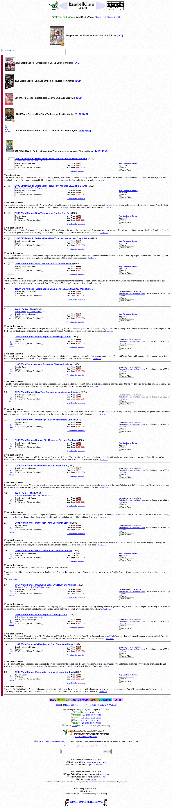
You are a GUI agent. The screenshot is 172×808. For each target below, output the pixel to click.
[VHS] (78, 114)
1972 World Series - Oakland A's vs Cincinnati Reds (41, 465)
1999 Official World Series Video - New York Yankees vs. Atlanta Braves (51, 186)
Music (93, 705)
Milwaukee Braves (22, 587)
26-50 (88, 715)
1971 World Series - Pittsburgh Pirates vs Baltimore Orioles (45, 420)
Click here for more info (76, 171)
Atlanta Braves (36, 188)
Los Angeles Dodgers (23, 495)
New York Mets (37, 161)
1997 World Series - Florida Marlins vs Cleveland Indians (43, 550)
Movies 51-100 (113, 17)
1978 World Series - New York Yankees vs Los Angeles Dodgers (47, 392)
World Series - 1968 (25, 309)
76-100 (98, 718)
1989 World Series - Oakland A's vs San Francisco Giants (44, 644)
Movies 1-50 (100, 17)
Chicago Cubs (32, 617)
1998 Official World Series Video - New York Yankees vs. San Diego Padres (53, 238)
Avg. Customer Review (128, 163)
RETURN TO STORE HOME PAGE (86, 802)
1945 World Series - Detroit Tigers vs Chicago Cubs (41, 614)
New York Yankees (22, 161)
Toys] (85, 705)
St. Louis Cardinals (34, 312)
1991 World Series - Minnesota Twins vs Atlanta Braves (43, 523)
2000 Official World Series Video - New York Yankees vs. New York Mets (51, 158)
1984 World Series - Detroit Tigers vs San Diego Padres (43, 337)
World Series (91, 762)
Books (58, 705)
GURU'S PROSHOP (107, 705)
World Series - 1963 (25, 493)
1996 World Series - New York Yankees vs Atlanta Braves (44, 264)
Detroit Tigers (20, 312)
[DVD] (120, 35)
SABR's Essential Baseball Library (51, 741)
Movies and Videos (72, 705)
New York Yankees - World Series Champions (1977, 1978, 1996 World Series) (54, 289)
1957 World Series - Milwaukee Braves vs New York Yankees (45, 585)
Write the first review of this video (132, 294)
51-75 (96, 712)
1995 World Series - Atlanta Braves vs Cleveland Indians (43, 364)
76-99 (99, 715)
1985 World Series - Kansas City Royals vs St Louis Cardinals (46, 440)
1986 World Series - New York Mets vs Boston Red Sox (43, 213)
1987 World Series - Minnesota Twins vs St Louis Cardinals (45, 672)
